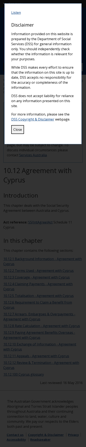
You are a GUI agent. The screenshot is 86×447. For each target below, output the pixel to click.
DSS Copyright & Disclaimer (32, 119)
